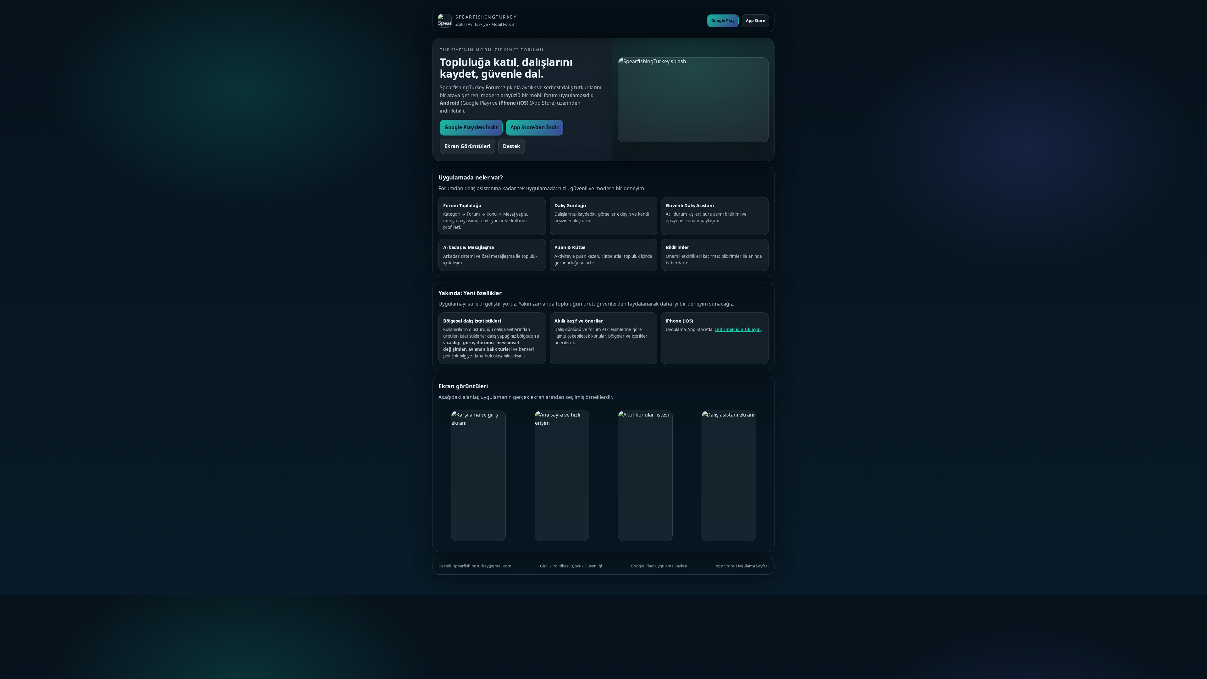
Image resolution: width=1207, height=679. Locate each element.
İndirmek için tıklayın (738, 329)
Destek (511, 146)
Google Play (723, 20)
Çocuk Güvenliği (587, 566)
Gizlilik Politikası (554, 566)
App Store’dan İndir (534, 127)
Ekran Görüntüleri (467, 146)
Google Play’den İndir (471, 127)
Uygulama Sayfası (671, 566)
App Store (755, 20)
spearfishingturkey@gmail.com (482, 566)
